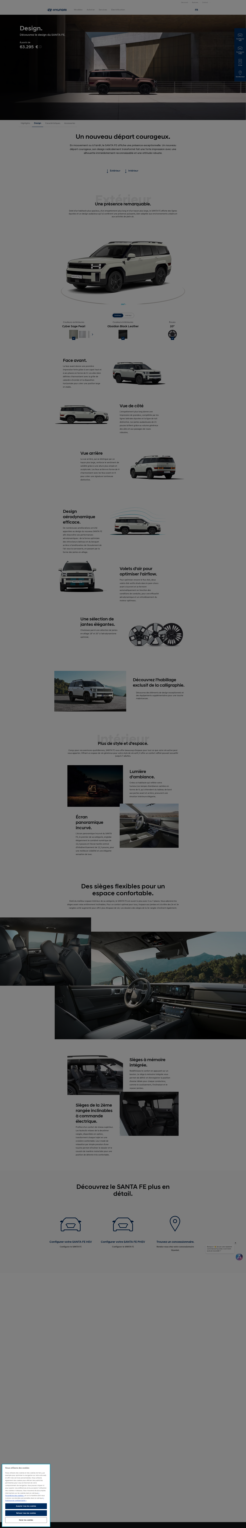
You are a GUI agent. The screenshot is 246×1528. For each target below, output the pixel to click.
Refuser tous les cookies (26, 1513)
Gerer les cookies (26, 1520)
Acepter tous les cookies (26, 1506)
